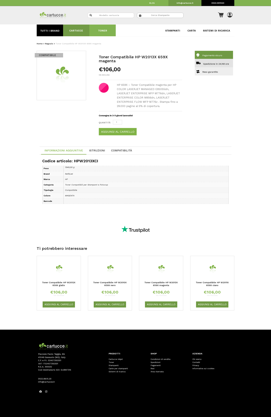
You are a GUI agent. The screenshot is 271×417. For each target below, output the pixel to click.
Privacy (195, 365)
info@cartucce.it (185, 3)
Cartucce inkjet (116, 359)
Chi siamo (197, 359)
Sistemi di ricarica (117, 371)
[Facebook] (40, 391)
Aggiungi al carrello (117, 131)
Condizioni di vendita (160, 359)
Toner (111, 362)
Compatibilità (121, 150)
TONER (102, 30)
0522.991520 (217, 3)
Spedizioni (155, 362)
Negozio (49, 43)
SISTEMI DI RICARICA (216, 30)
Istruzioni (97, 150)
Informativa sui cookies (203, 368)
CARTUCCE (76, 30)
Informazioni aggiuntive (63, 150)
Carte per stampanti (118, 368)
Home (39, 43)
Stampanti (114, 365)
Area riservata (157, 371)
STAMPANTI (172, 30)
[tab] (63, 151)
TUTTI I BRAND (49, 30)
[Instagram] (46, 391)
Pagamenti (156, 365)
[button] (221, 15)
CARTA (191, 30)
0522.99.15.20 (44, 378)
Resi (152, 368)
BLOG (152, 3)
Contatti (196, 362)
